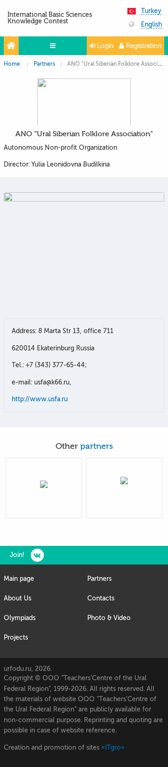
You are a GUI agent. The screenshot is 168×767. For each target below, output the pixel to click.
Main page (19, 578)
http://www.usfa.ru (40, 399)
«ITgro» (113, 747)
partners (96, 446)
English (151, 24)
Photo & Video (109, 617)
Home (12, 64)
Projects (16, 637)
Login (104, 45)
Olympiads (19, 617)
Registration (142, 45)
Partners (44, 64)
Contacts (100, 598)
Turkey (151, 11)
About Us (17, 598)
